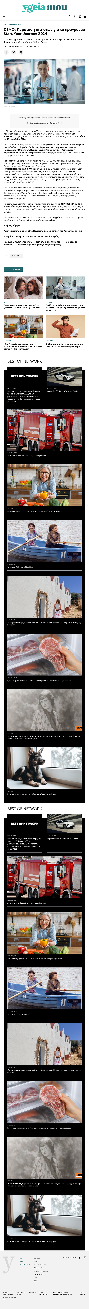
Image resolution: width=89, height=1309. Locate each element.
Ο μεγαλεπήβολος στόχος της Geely (62, 391)
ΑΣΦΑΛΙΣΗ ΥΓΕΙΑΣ (24, 1265)
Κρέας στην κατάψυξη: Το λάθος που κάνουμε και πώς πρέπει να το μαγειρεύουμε (39, 680)
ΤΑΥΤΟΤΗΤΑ (32, 1292)
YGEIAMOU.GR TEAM (11, 46)
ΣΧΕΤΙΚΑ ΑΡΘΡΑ (13, 269)
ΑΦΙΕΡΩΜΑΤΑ (38, 1274)
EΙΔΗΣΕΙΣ (37, 1258)
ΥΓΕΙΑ (20, 1258)
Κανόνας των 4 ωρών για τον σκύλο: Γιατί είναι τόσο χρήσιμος (31, 794)
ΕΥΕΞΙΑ (21, 1261)
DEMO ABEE (16, 256)
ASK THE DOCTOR (40, 1265)
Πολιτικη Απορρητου (44, 1293)
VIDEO (36, 1261)
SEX (35, 1281)
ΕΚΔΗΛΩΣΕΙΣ (38, 1268)
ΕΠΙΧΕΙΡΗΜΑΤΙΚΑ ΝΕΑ (12, 24)
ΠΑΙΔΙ (35, 1278)
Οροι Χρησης (82, 1293)
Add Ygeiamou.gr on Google (43, 123)
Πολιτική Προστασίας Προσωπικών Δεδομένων (62, 1293)
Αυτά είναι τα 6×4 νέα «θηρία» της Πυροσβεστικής (26, 456)
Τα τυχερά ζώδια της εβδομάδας (20, 567)
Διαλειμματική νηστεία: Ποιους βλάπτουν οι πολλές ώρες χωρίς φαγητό (34, 511)
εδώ (52, 220)
